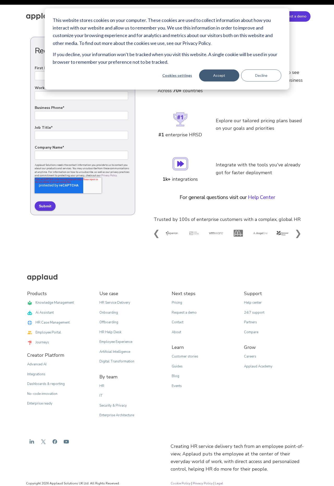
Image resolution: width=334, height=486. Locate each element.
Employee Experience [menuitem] (115, 341)
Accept (219, 75)
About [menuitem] (176, 332)
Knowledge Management (54, 302)
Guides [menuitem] (177, 366)
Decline (261, 75)
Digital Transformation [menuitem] (116, 361)
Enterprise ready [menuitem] (39, 403)
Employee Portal (48, 332)
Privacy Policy (109, 175)
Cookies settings (177, 75)
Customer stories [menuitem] (185, 356)
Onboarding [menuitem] (108, 312)
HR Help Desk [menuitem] (110, 332)
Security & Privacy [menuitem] (113, 405)
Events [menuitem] (177, 386)
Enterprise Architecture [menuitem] (116, 415)
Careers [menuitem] (250, 356)
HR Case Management (52, 322)
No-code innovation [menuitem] (42, 393)
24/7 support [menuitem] (254, 312)
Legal (219, 483)
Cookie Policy (180, 483)
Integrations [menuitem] (36, 374)
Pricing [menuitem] (177, 302)
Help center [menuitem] (253, 302)
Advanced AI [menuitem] (36, 364)
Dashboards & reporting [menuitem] (46, 384)
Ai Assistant (44, 312)
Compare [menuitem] (251, 332)
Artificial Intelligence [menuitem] (114, 351)
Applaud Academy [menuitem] (258, 366)
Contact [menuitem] (177, 322)
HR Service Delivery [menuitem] (114, 302)
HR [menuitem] (101, 386)
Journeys (42, 342)
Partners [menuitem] (250, 322)
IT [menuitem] (101, 395)
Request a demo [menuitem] (184, 312)
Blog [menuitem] (175, 376)
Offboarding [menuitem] (108, 322)
